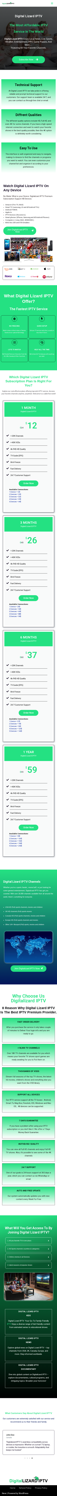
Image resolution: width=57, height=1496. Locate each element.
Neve (4, 1493)
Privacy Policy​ (41, 1488)
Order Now (28, 483)
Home (12, 1488)
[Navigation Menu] (52, 3)
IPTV (9, 1324)
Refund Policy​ (25, 1488)
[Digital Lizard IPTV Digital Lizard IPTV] (8, 3)
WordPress (23, 1493)
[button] (27, 1458)
